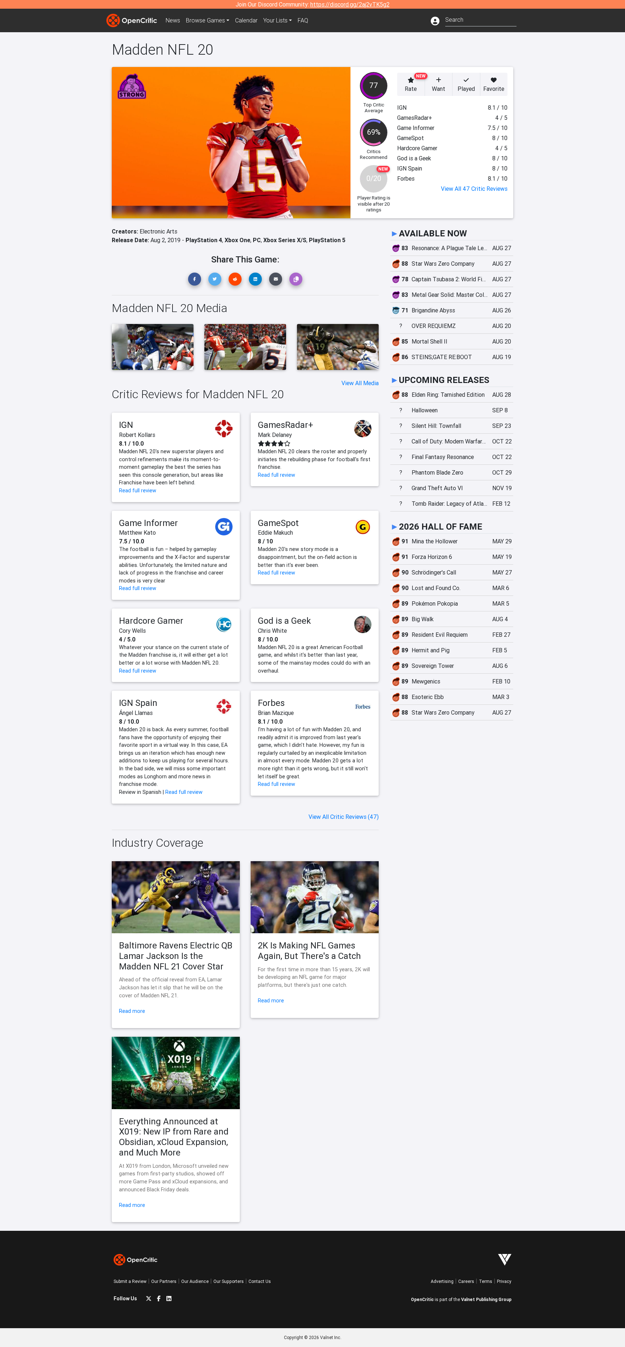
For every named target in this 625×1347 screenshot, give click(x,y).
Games (205, 20)
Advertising (442, 1281)
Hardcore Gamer (151, 620)
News (173, 20)
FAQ (303, 20)
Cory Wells (132, 630)
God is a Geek (284, 620)
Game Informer (148, 523)
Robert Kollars (137, 434)
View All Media (360, 383)
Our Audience (195, 1281)
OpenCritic (422, 1299)
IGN (126, 425)
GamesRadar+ (285, 425)
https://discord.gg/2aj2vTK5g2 (350, 4)
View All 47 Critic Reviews (474, 188)
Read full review (137, 490)
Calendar (246, 20)
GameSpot (278, 523)
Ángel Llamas (136, 712)
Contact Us (259, 1281)
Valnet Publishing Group (486, 1299)
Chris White (272, 630)
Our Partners (164, 1281)
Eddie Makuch (275, 532)
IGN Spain (138, 703)
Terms (485, 1281)
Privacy (504, 1281)
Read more (132, 1011)
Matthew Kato (137, 532)
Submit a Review (130, 1281)
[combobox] (480, 19)
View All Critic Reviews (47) (344, 816)
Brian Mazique (276, 712)
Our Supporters (228, 1281)
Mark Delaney (275, 434)
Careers (466, 1281)
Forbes (271, 703)
